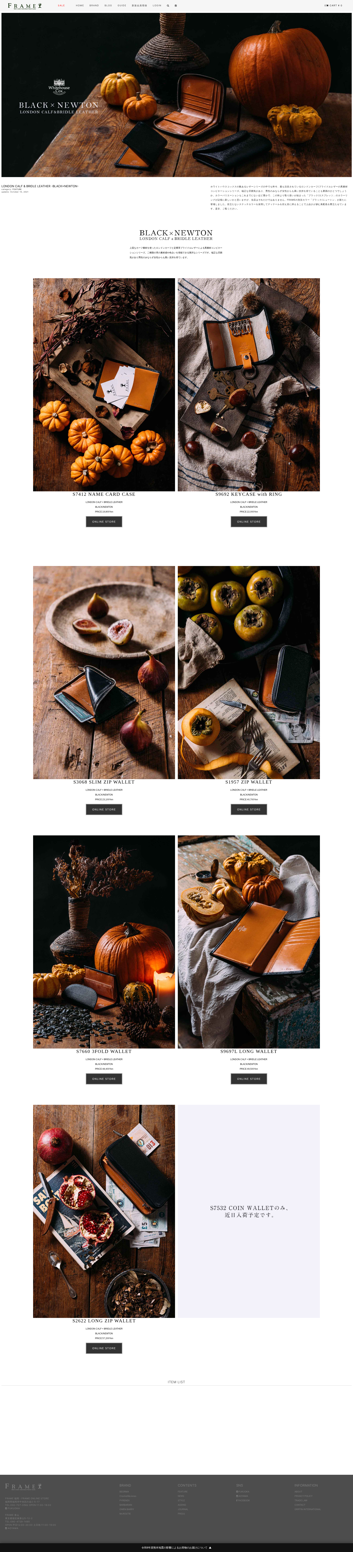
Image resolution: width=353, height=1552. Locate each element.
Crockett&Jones (128, 1496)
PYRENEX (125, 1500)
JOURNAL (183, 1509)
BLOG (108, 5)
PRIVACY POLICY (304, 1496)
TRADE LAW (301, 1500)
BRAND (94, 5)
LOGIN (157, 5)
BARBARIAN (126, 1504)
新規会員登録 (139, 5)
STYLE (181, 1500)
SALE (61, 5)
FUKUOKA (13, 1508)
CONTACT (300, 1504)
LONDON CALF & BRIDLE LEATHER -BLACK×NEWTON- (40, 186)
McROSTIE (125, 1513)
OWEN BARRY (127, 1509)
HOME (80, 5)
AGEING (182, 1504)
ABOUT (298, 1491)
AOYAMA (12, 1528)
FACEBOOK (244, 1500)
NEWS (181, 1496)
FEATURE (17, 189)
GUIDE (122, 5)
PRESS (181, 1513)
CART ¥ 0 (334, 5)
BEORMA (124, 1491)
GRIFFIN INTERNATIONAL (308, 1509)
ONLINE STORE (104, 521)
